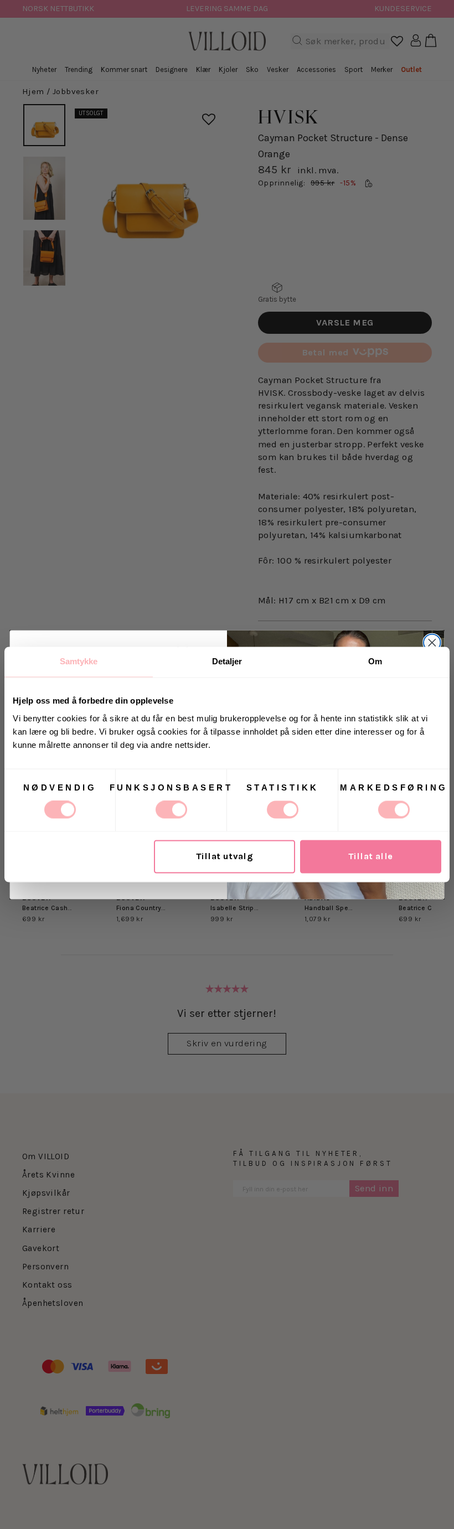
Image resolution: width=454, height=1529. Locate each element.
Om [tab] (375, 661)
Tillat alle (370, 856)
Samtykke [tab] (79, 661)
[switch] (171, 810)
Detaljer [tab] (227, 661)
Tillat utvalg (224, 856)
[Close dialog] (432, 642)
